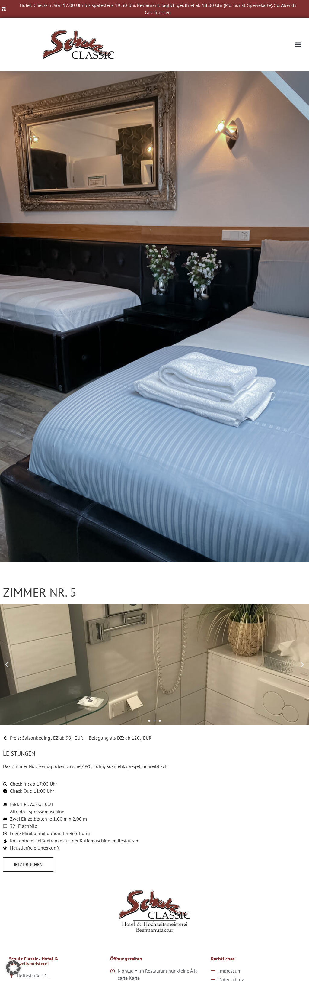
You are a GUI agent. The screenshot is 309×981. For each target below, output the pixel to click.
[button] (298, 45)
